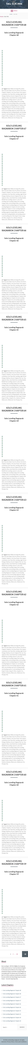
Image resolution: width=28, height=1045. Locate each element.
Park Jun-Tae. (22, 96)
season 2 (15, 99)
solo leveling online (14, 103)
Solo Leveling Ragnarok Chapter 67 (12, 997)
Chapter (4, 92)
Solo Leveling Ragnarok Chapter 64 (12, 1017)
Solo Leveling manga (11, 101)
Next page (25, 954)
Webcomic (4, 117)
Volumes (22, 116)
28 (17, 954)
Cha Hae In (23, 90)
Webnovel (10, 117)
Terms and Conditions (20, 1041)
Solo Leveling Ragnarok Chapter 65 (12, 1010)
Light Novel (23, 94)
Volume (18, 116)
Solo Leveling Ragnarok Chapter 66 (12, 1004)
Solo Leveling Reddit (14, 112)
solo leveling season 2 (7, 483)
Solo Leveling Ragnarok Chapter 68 (12, 990)
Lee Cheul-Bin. (11, 94)
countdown (4, 94)
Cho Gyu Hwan (15, 92)
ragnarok (4, 97)
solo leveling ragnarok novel (15, 210)
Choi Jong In (23, 92)
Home (1, 16)
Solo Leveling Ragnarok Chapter (15, 105)
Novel (12, 96)
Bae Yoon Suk (5, 90)
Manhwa (8, 96)
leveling (18, 94)
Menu (15, 10)
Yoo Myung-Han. (18, 117)
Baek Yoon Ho (13, 90)
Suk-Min (16, 114)
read (11, 97)
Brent (18, 90)
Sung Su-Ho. (12, 116)
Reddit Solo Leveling (7, 99)
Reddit (24, 97)
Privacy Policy (10, 1041)
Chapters (8, 92)
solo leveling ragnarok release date (14, 110)
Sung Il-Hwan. (22, 114)
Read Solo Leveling (17, 97)
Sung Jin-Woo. (5, 116)
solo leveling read (8, 481)
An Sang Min (17, 88)
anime (22, 88)
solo (18, 99)
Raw (8, 97)
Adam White (10, 88)
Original (16, 96)
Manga (3, 96)
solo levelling (10, 114)
